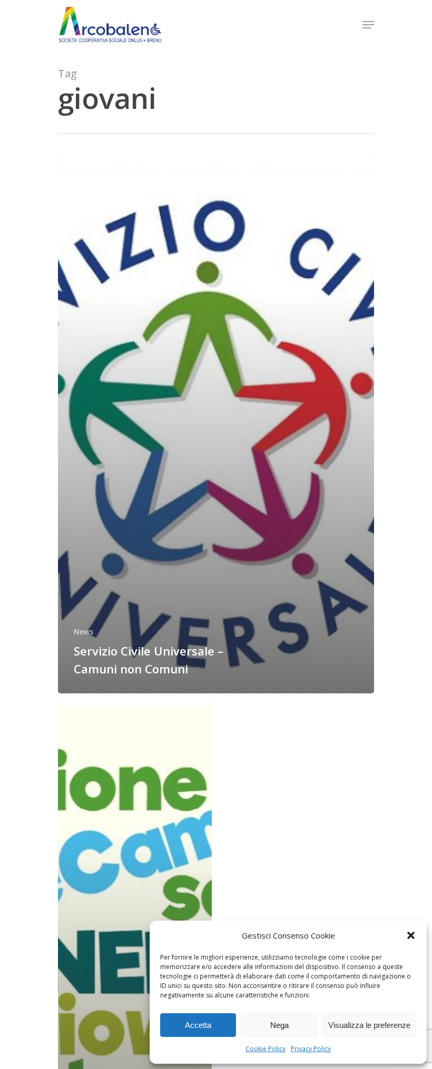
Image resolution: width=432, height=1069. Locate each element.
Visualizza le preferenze (369, 1025)
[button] (411, 935)
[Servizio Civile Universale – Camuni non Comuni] (216, 426)
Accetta (198, 1025)
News (83, 632)
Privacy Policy (311, 1048)
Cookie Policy (266, 1048)
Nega (279, 1025)
